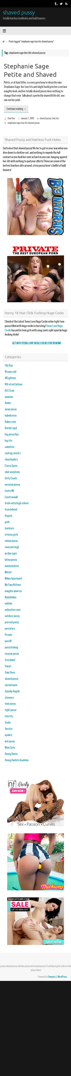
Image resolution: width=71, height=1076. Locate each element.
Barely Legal (11, 428)
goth (7, 522)
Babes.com (10, 421)
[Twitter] (61, 3)
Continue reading (15, 109)
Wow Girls (10, 747)
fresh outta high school (16, 503)
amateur (9, 396)
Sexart (8, 666)
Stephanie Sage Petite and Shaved (30, 70)
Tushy (8, 722)
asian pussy (11, 409)
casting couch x (13, 453)
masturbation (12, 566)
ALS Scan (9, 390)
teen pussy (10, 703)
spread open (11, 685)
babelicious (11, 415)
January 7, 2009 (27, 118)
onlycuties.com (12, 609)
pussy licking (11, 647)
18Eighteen (10, 378)
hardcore (9, 528)
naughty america (13, 591)
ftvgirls (8, 515)
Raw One (11, 118)
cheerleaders (11, 459)
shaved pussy (19, 13)
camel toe (9, 447)
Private (8, 634)
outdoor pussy (12, 616)
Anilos (8, 403)
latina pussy (11, 559)
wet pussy (10, 741)
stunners (9, 697)
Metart (8, 572)
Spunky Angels (12, 691)
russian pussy (12, 653)
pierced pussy (12, 622)
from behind (11, 509)
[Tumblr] (56, 3)
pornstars (10, 628)
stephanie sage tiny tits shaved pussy (24, 123)
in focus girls (11, 534)
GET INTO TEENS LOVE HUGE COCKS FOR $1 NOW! (36, 343)
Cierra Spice (11, 465)
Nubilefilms (10, 597)
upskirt (8, 735)
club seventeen (12, 472)
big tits (8, 440)
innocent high (12, 547)
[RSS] (66, 3)
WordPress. (62, 977)
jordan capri (11, 553)
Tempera (51, 977)
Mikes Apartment (13, 578)
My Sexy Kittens (13, 584)
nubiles (8, 603)
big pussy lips (12, 434)
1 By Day (9, 365)
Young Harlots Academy (17, 760)
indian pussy (11, 540)
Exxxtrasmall (11, 497)
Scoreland (10, 660)
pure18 (8, 641)
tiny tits (55, 118)
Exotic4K (9, 490)
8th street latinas (13, 384)
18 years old (10, 371)
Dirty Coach (11, 478)
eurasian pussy (12, 484)
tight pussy (10, 710)
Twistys (8, 728)
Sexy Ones (10, 672)
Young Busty (11, 754)
